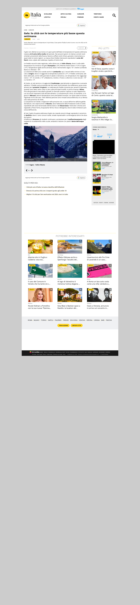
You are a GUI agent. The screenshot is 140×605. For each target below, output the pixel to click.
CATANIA (97, 320)
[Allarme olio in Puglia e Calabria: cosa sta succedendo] (40, 247)
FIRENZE (66, 320)
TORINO (43, 320)
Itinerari (80, 17)
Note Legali (39, 354)
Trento (93, 66)
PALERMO (58, 320)
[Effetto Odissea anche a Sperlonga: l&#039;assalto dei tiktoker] (70, 247)
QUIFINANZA (95, 352)
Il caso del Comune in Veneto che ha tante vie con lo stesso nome (39, 283)
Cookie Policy (49, 354)
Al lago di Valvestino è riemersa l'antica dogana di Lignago (69, 283)
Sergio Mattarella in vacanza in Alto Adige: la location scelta (102, 119)
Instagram (31, 159)
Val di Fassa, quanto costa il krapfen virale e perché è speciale (103, 70)
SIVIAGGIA (90, 352)
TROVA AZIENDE (63, 325)
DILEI (86, 352)
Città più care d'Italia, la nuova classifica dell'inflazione (45, 187)
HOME (25, 30)
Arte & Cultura (62, 265)
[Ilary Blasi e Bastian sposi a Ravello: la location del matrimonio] (70, 295)
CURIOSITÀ (31, 30)
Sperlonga (60, 255)
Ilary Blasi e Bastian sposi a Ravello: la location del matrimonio (69, 308)
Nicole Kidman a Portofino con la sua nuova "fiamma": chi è (39, 308)
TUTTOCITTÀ (81, 352)
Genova (30, 303)
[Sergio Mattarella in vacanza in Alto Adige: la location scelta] (104, 107)
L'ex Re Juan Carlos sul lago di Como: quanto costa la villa (103, 95)
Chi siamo (34, 354)
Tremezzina (95, 90)
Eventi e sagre (99, 17)
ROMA (30, 320)
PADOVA (109, 320)
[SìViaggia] (80, 9)
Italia (38, 39)
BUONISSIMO (102, 352)
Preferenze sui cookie (57, 354)
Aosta (33, 39)
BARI (102, 320)
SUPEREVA (107, 352)
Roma (88, 279)
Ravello (60, 303)
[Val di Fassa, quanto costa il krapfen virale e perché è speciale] (104, 58)
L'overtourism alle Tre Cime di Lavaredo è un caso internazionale (98, 259)
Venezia (89, 303)
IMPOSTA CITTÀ (76, 325)
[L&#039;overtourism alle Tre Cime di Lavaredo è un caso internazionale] (99, 247)
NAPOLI (50, 320)
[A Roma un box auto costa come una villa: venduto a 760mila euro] (99, 271)
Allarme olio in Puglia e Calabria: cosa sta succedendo (37, 259)
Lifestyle (47, 17)
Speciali (63, 17)
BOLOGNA (73, 320)
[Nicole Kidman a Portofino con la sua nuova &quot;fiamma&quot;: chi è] (40, 295)
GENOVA (82, 320)
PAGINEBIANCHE (74, 352)
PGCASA (68, 352)
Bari (29, 255)
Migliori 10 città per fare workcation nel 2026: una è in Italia (47, 194)
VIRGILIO (46, 352)
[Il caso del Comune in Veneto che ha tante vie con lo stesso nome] (40, 271)
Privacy (44, 354)
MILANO (36, 320)
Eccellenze (48, 14)
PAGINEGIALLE (51, 352)
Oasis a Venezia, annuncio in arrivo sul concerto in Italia (98, 308)
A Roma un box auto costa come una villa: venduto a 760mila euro (98, 283)
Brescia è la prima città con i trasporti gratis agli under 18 (46, 191)
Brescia (59, 279)
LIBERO (41, 352)
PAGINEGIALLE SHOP (60, 352)
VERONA (89, 320)
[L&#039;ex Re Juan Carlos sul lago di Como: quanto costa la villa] (104, 82)
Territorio (98, 14)
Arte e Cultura (66, 14)
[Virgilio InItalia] (32, 15)
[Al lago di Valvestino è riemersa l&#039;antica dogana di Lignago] (70, 271)
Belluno (89, 255)
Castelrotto (95, 115)
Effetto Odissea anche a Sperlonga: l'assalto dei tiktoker (67, 259)
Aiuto (64, 354)
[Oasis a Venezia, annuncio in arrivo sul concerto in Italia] (99, 295)
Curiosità (80, 14)
